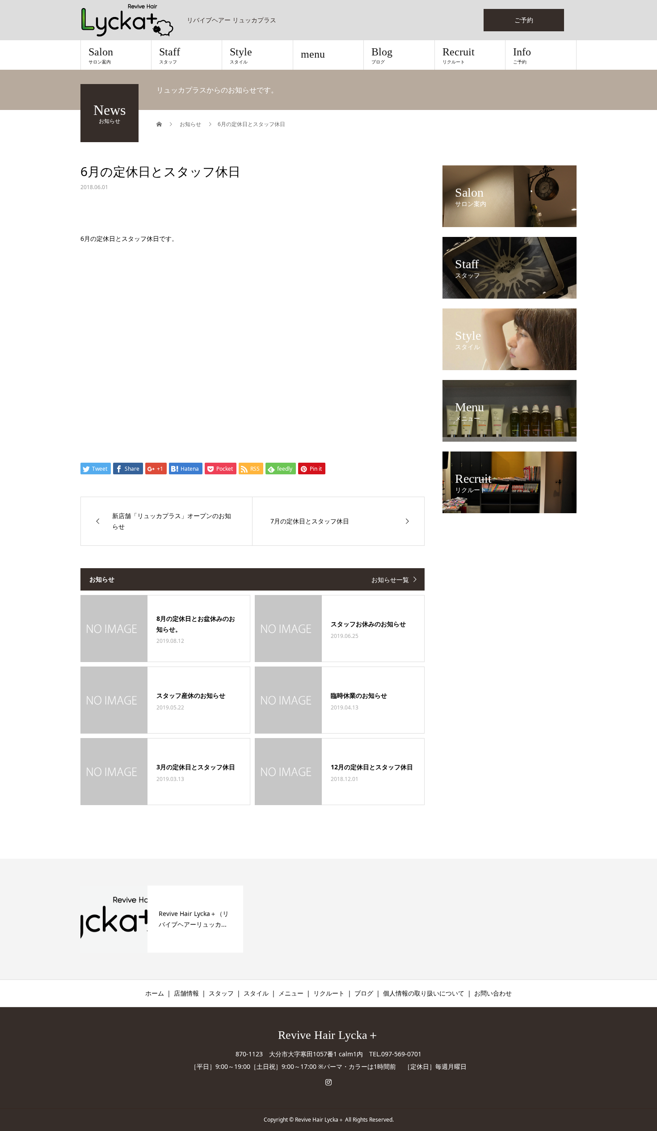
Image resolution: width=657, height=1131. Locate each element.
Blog (381, 55)
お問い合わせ (493, 993)
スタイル (256, 993)
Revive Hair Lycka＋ (328, 1035)
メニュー (290, 993)
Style (241, 55)
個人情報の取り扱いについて (423, 993)
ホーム (154, 993)
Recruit (458, 55)
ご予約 (523, 20)
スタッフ (221, 993)
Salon (100, 55)
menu (313, 54)
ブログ (363, 993)
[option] (161, 919)
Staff (169, 55)
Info (522, 55)
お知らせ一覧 (390, 579)
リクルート (329, 993)
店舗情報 (186, 993)
